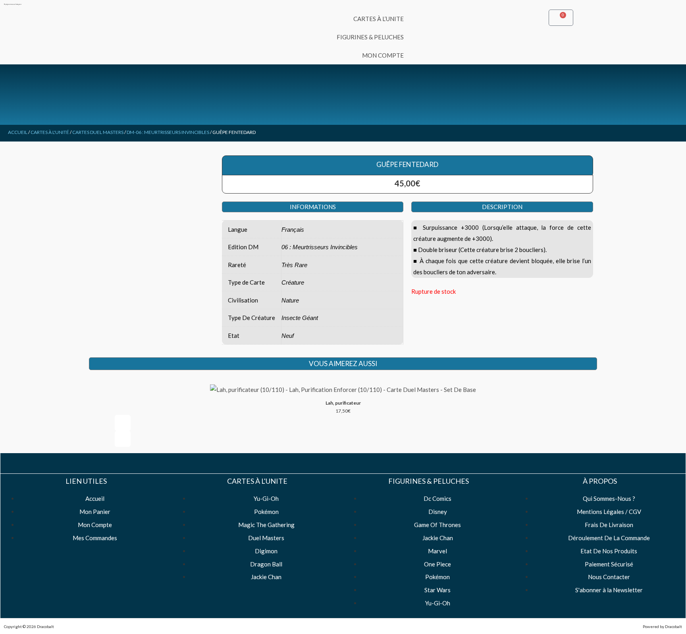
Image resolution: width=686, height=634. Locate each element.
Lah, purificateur (343, 403)
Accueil (17, 132)
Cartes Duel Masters (97, 132)
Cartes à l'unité (50, 132)
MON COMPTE (383, 55)
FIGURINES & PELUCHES (370, 37)
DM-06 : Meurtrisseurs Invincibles (168, 132)
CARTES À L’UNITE (378, 18)
